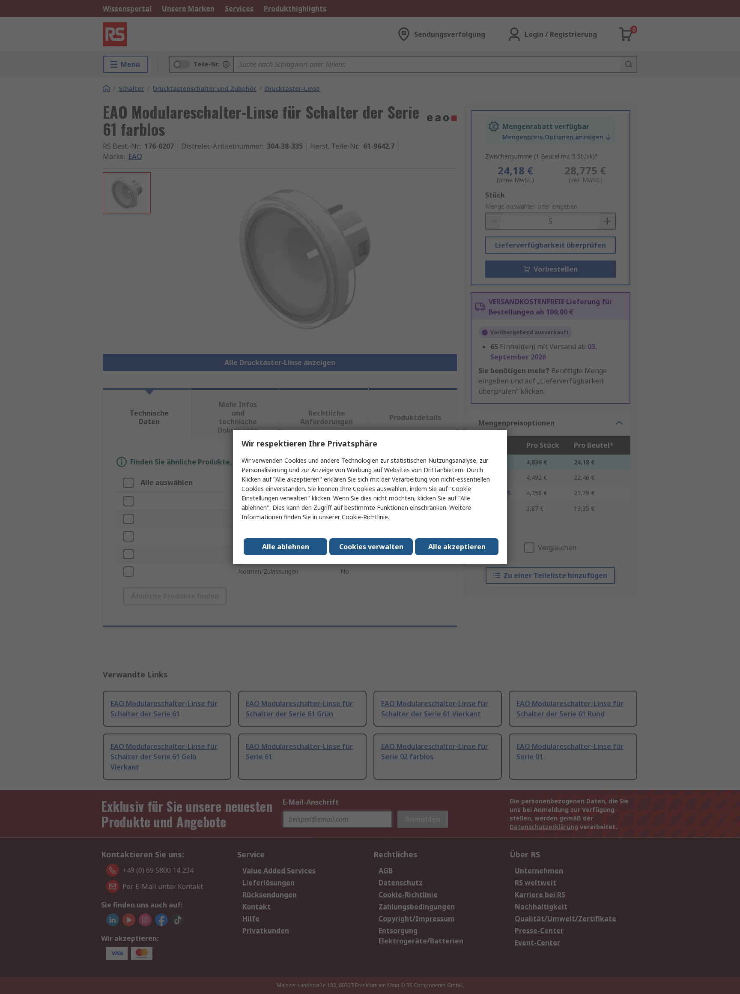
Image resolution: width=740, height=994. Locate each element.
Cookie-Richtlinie (365, 517)
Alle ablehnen (285, 546)
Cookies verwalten (371, 546)
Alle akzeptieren (457, 546)
